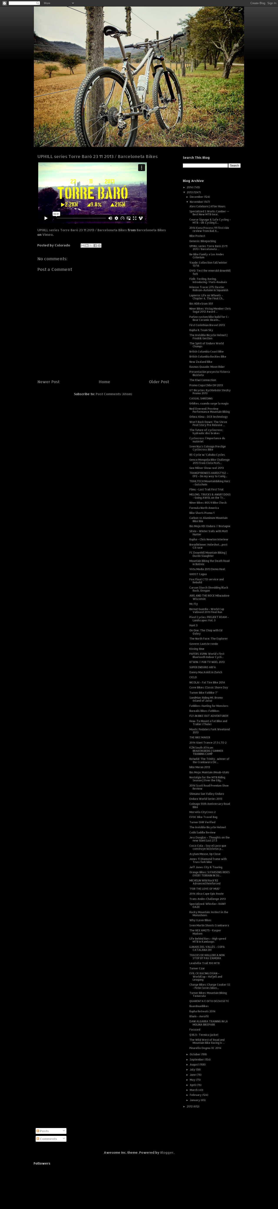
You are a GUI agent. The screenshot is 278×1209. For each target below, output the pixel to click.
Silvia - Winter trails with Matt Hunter (208, 532)
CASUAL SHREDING (201, 398)
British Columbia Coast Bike (206, 351)
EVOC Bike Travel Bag (203, 817)
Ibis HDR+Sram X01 (201, 303)
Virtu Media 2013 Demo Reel (207, 569)
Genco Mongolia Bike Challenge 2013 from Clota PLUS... (209, 461)
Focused (194, 1029)
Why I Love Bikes (200, 920)
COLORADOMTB (139, 13)
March (194, 1090)
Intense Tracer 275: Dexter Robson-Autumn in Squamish (208, 288)
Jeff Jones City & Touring (205, 867)
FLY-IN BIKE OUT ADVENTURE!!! (208, 715)
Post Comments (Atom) (114, 394)
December (197, 196)
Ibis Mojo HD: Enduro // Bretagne (209, 526)
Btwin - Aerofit (199, 1016)
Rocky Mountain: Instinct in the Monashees (208, 913)
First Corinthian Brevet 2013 (207, 325)
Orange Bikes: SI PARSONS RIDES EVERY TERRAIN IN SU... (209, 874)
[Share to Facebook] (95, 245)
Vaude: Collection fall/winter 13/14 (208, 264)
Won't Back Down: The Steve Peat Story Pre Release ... (208, 423)
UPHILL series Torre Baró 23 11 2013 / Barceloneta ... (208, 247)
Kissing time (196, 648)
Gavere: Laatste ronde (203, 643)
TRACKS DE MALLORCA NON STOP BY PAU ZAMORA (207, 956)
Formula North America (204, 508)
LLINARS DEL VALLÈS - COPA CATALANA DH (207, 948)
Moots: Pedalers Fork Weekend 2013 (209, 731)
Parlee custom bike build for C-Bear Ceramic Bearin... (209, 318)
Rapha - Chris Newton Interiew (208, 539)
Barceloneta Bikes (151, 230)
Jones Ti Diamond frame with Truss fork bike (208, 860)
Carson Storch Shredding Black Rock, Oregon (208, 589)
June (193, 1074)
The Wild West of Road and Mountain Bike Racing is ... (207, 1041)
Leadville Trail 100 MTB (204, 963)
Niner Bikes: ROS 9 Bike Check (208, 502)
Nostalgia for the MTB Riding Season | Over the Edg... (207, 779)
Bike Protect (197, 236)
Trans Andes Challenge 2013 (207, 899)
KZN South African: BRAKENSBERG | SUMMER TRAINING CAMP (206, 750)
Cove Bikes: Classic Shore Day (208, 687)
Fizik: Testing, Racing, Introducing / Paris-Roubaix (208, 280)
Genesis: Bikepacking (202, 241)
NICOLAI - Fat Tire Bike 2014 (207, 682)
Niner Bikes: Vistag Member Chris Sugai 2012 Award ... (210, 310)
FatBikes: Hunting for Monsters (208, 706)
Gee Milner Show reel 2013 (206, 468)
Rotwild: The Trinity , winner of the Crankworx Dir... (209, 760)
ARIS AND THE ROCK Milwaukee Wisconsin (209, 597)
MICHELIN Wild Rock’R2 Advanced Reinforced (204, 882)
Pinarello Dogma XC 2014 (205, 1048)
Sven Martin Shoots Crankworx (209, 925)
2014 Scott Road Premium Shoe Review (209, 787)
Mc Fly (193, 603)
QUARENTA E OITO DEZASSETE (209, 1001)
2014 (190, 187)
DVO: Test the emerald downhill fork (210, 272)
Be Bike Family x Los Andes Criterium (206, 256)
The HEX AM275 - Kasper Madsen (205, 932)
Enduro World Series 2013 (205, 798)
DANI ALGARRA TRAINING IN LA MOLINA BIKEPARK (208, 1023)
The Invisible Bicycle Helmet (207, 827)
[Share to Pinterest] (99, 245)
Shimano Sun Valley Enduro (206, 793)
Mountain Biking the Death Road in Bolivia (209, 562)
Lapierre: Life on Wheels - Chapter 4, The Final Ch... (206, 297)
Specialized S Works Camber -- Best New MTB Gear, (209, 213)
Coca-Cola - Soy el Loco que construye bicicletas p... (207, 847)
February (196, 1095)
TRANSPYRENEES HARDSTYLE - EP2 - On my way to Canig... (208, 474)
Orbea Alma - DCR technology (208, 416)
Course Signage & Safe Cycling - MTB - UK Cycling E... (210, 221)
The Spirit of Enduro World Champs (206, 345)
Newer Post (48, 381)
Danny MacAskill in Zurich (205, 672)
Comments (48, 1139)
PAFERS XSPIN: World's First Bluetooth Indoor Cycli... (206, 655)
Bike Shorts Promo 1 (201, 513)
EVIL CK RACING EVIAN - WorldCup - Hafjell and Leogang (205, 976)
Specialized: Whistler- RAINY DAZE (207, 905)
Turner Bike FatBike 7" (203, 692)
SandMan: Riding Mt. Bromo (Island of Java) (206, 699)
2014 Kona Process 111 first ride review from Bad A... (209, 229)
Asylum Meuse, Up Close (205, 854)
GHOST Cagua (198, 574)
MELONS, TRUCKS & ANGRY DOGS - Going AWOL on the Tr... (210, 496)
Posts (44, 1131)
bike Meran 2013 (199, 767)
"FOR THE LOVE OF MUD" (204, 888)
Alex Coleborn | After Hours (207, 206)
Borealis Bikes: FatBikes (204, 711)
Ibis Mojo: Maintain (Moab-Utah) (209, 772)
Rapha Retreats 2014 (202, 1011)
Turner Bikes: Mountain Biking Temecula (208, 994)
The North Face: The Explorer (208, 638)
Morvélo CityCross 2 (202, 812)
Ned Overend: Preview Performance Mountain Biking (209, 410)
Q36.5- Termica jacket (203, 1034)
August (194, 1064)
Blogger (167, 1152)
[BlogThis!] (87, 245)
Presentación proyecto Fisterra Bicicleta (209, 373)
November (197, 201)
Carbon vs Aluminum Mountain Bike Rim (208, 519)
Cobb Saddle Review (202, 832)
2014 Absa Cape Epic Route (206, 893)
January (195, 1100)
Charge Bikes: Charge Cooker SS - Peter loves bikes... (209, 986)
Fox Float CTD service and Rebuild (206, 581)
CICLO (193, 677)
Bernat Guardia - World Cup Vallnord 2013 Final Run (206, 610)
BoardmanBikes (199, 1006)
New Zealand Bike (200, 361)
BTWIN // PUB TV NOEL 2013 (207, 662)
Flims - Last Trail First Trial (206, 489)
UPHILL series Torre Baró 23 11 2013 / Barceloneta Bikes (82, 230)
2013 (190, 192)
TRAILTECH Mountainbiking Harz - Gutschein (209, 483)
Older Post (159, 381)
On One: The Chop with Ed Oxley (205, 632)
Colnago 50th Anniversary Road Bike (209, 805)
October (195, 1054)
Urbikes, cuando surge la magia (208, 403)
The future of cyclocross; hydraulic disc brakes (206, 431)
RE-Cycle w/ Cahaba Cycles (207, 454)
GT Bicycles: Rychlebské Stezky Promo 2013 (210, 392)
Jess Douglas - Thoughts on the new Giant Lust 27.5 (209, 839)
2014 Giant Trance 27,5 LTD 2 (208, 742)
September (197, 1059)
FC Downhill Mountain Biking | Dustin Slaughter (208, 554)
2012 (190, 1106)
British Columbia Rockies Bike (207, 356)
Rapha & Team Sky (201, 330)
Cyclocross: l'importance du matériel (207, 440)
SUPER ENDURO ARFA (202, 667)
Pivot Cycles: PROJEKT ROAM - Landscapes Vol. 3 (209, 618)
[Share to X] (91, 245)
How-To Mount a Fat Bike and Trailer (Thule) (208, 722)
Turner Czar (197, 968)
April (193, 1085)
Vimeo (47, 235)
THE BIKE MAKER (199, 737)
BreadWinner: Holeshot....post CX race (208, 546)
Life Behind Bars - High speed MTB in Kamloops (207, 940)
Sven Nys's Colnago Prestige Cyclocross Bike (207, 448)
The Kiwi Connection (202, 380)
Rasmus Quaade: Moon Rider (207, 366)
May (193, 1079)
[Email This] (83, 245)
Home (104, 381)
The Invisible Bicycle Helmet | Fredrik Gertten (208, 336)
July (193, 1069)
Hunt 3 (193, 625)
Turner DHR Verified (202, 822)
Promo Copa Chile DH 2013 (206, 385)
